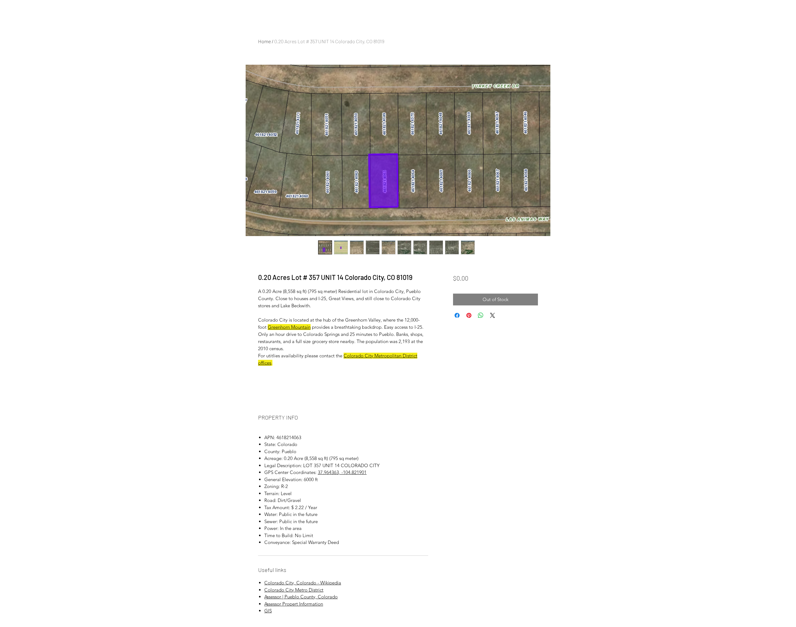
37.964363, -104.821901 (342, 472)
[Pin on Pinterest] (469, 315)
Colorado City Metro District (293, 590)
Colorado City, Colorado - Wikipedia (302, 583)
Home (264, 41)
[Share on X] (492, 315)
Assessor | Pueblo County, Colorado (301, 597)
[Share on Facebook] (457, 315)
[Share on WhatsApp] (480, 315)
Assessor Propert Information (293, 604)
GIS (268, 611)
